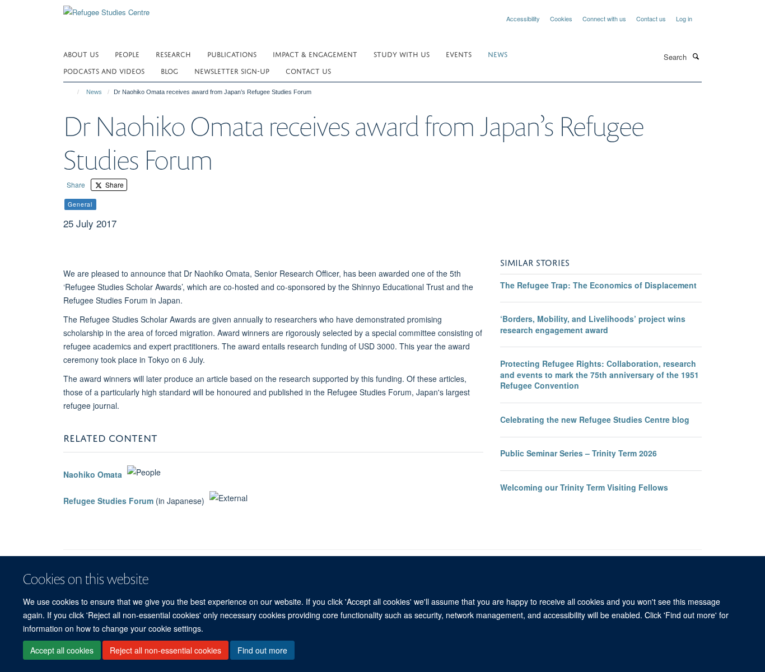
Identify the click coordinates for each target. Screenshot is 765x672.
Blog (169, 70)
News (94, 91)
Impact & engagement (315, 53)
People (127, 53)
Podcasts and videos (103, 70)
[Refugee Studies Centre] (106, 8)
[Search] (695, 56)
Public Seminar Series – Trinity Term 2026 (578, 453)
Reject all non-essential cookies (165, 650)
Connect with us (604, 18)
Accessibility (523, 18)
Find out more (262, 650)
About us (81, 53)
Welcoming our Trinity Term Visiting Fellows (584, 487)
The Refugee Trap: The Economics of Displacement (598, 285)
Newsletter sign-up (231, 70)
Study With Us (402, 53)
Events (459, 53)
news (497, 53)
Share (76, 184)
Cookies (561, 18)
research (173, 53)
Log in (684, 18)
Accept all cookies (62, 650)
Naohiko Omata (92, 474)
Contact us (651, 18)
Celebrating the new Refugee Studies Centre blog (594, 419)
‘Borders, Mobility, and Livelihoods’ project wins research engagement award (592, 324)
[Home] (73, 92)
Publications (231, 53)
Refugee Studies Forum (108, 500)
